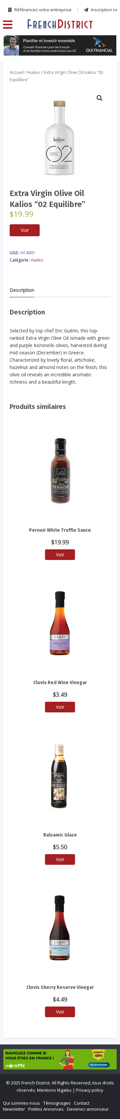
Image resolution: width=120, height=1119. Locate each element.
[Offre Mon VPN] (60, 1059)
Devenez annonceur (88, 1109)
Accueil (17, 72)
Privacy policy (89, 1090)
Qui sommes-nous (21, 1103)
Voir (25, 230)
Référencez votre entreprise (42, 10)
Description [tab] (22, 290)
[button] (100, 98)
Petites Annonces (46, 1109)
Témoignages (57, 1103)
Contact (81, 1103)
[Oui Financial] (60, 45)
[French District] (59, 23)
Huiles (33, 72)
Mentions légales (54, 1090)
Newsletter (14, 1109)
